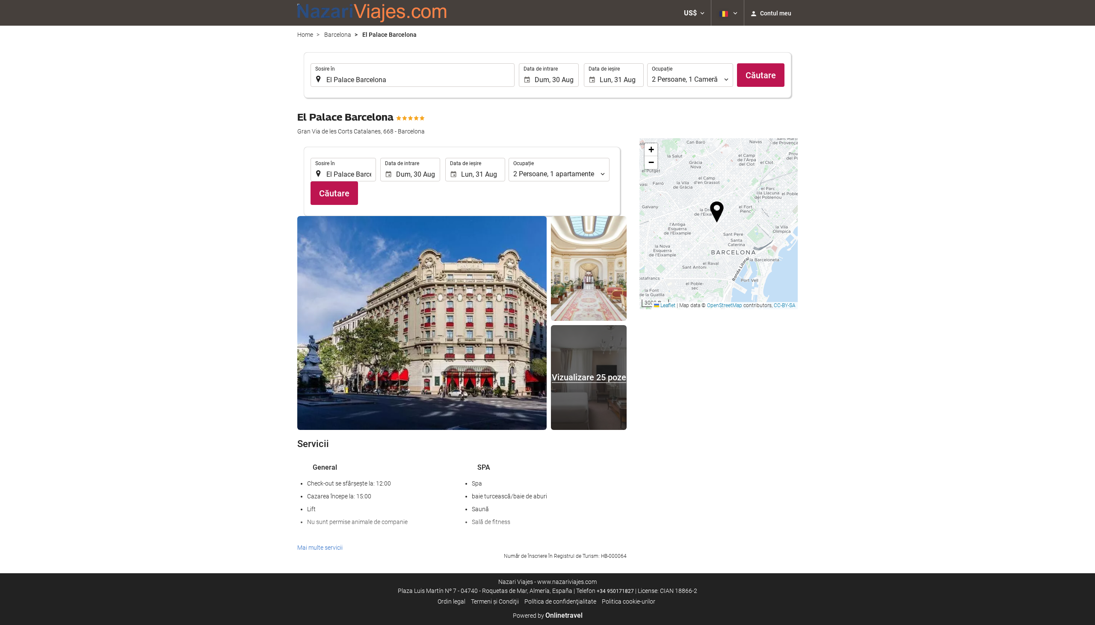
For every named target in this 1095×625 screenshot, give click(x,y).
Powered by (548, 615)
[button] (694, 13)
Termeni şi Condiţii (495, 601)
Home (305, 34)
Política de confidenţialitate (560, 601)
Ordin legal (451, 601)
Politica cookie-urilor (628, 601)
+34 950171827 (615, 591)
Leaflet (667, 305)
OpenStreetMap (724, 305)
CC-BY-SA (785, 305)
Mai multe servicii (320, 547)
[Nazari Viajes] (372, 13)
